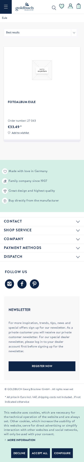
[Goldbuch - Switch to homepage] (25, 6)
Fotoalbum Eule (22, 102)
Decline (19, 453)
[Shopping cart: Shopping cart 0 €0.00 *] (79, 7)
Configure (62, 453)
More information (21, 440)
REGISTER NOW (42, 366)
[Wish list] (62, 7)
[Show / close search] (53, 7)
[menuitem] (6, 7)
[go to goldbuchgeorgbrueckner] (34, 284)
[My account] (70, 7)
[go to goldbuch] (9, 284)
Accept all (40, 453)
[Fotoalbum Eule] (42, 70)
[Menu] (6, 7)
